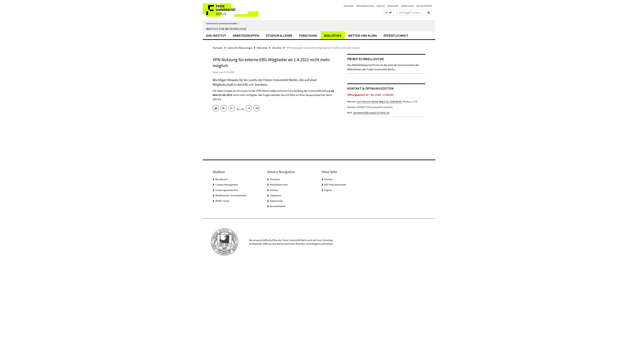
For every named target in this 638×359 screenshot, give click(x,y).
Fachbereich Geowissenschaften (223, 23)
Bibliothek (332, 35)
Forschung (308, 35)
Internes (380, 5)
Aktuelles (276, 47)
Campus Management (226, 184)
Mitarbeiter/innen (365, 5)
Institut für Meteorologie (226, 29)
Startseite (349, 5)
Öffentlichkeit (395, 35)
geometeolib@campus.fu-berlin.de (371, 112)
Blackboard (221, 179)
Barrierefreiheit (424, 5)
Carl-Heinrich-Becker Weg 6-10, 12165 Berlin (379, 101)
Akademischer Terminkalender (230, 195)
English (328, 190)
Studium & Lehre (279, 35)
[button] (388, 13)
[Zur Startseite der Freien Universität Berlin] (230, 10)
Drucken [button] (328, 179)
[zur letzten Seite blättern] (257, 108)
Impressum (393, 5)
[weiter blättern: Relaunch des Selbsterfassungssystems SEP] (249, 108)
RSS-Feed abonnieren (335, 184)
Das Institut (216, 35)
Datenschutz (407, 5)
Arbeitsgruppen (246, 35)
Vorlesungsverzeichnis (226, 190)
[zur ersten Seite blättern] (224, 108)
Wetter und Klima (362, 35)
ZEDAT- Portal (222, 200)
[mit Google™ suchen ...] (429, 12)
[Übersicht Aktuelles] (216, 108)
